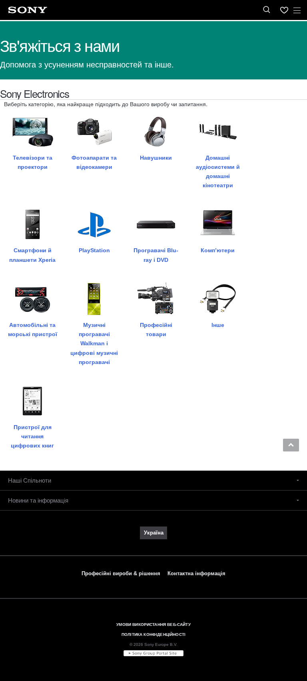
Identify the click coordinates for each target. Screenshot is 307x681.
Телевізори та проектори (32, 162)
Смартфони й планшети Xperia (32, 255)
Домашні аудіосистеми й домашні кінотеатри (218, 171)
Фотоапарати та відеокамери (94, 162)
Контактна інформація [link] (196, 573)
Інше (217, 325)
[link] (153, 533)
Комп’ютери (218, 250)
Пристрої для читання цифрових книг (32, 436)
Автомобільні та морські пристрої (32, 329)
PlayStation (94, 250)
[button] (291, 445)
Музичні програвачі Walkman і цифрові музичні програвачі (94, 343)
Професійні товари (156, 329)
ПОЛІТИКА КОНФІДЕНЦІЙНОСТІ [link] (153, 634)
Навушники (156, 157)
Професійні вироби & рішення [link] (121, 573)
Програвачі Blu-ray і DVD (156, 255)
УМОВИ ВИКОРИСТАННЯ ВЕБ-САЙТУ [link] (153, 624)
